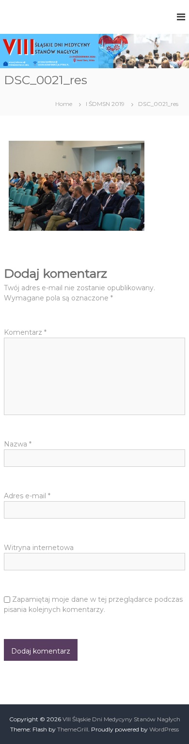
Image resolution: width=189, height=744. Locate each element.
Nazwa (18, 444)
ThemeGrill (72, 729)
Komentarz (25, 332)
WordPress (164, 729)
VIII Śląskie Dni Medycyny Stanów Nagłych (121, 719)
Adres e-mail (27, 495)
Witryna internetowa (39, 547)
